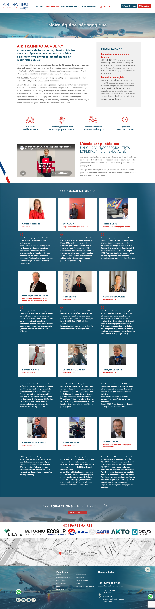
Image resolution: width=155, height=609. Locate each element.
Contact (58, 586)
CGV (78, 583)
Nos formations (61, 580)
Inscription (145, 6)
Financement (60, 589)
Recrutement (80, 577)
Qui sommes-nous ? (63, 577)
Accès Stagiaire (129, 6)
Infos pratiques (81, 574)
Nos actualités (61, 583)
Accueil (58, 574)
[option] (26, 532)
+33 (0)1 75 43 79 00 (109, 583)
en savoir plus (77, 513)
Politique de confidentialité (85, 586)
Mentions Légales (82, 580)
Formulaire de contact (109, 579)
